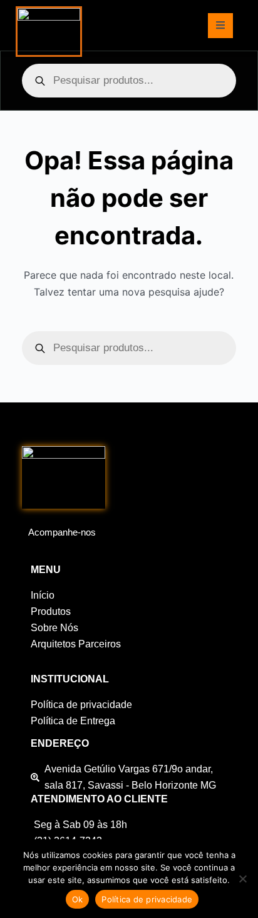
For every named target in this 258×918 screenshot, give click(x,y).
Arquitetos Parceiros (76, 644)
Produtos (51, 611)
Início (42, 595)
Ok (77, 899)
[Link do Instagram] (31, 549)
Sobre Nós (54, 627)
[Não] (242, 878)
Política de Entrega (73, 721)
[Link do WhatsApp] (47, 549)
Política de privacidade (81, 704)
